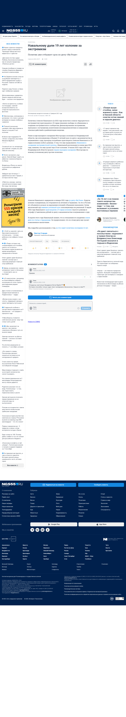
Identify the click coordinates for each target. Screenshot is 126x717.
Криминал (59, 497)
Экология (104, 503)
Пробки (63, 31)
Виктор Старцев (40, 233)
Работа (81, 506)
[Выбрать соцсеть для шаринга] (91, 64)
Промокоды (88, 26)
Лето (57, 503)
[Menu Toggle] (3, 31)
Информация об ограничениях (73, 583)
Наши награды (7, 503)
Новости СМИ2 (34, 322)
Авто (32, 494)
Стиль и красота (106, 497)
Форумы (35, 26)
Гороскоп (62, 26)
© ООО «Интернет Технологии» (33, 599)
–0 (90, 277)
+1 (84, 277)
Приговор (55, 241)
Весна (32, 500)
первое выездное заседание (65, 150)
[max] (42, 530)
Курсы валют (72, 26)
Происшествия (84, 503)
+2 (84, 292)
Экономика (105, 506)
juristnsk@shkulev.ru (46, 591)
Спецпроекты (105, 510)
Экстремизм (65, 241)
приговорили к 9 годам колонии (59, 210)
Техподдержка (7, 510)
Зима (58, 494)
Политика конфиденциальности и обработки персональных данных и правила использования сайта (92, 594)
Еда (31, 510)
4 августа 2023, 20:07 (34, 59)
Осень (81, 497)
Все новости (12, 44)
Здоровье (33, 516)
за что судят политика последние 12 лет (72, 228)
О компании (6, 500)
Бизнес (32, 497)
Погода (28, 26)
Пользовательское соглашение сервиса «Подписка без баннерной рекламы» (85, 591)
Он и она (82, 494)
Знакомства (19, 26)
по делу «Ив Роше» (76, 200)
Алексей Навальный (36, 241)
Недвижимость (7, 26)
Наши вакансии (7, 506)
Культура (59, 500)
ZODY (80, 26)
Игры (96, 26)
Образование (60, 516)
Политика (82, 500)
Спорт (103, 494)
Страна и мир (105, 500)
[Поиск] (113, 31)
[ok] (48, 530)
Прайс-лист (6, 497)
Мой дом (59, 506)
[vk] (37, 530)
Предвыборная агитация (10, 513)
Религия (81, 513)
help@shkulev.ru (15, 592)
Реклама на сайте (8, 494)
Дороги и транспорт (37, 506)
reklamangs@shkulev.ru (70, 578)
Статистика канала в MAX (11, 516)
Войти (35, 309)
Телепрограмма (45, 26)
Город (32, 503)
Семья (81, 516)
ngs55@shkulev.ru (24, 590)
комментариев (39, 64)
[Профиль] (122, 31)
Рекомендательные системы (72, 589)
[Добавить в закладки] (85, 64)
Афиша (55, 26)
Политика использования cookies (73, 586)
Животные (34, 513)
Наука (58, 510)
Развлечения (83, 510)
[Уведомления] (118, 31)
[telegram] (32, 530)
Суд (47, 241)
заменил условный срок (51, 207)
